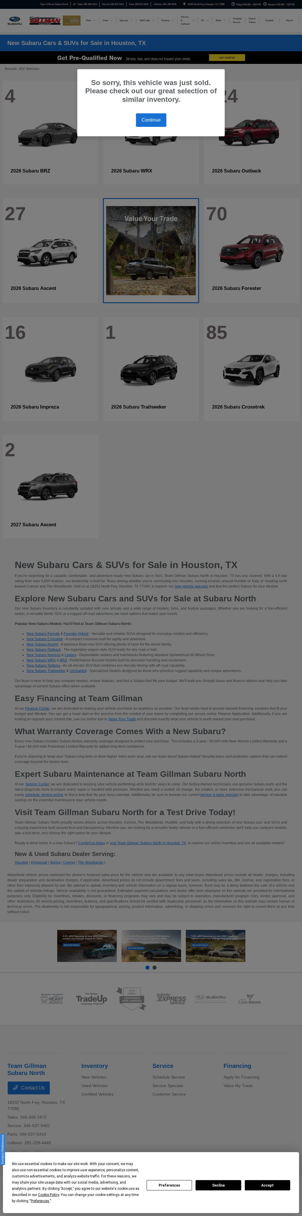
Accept (267, 1185)
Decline (218, 1185)
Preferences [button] (40, 1201)
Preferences (169, 1185)
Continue (151, 119)
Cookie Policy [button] (48, 1195)
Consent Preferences (2, 1149)
